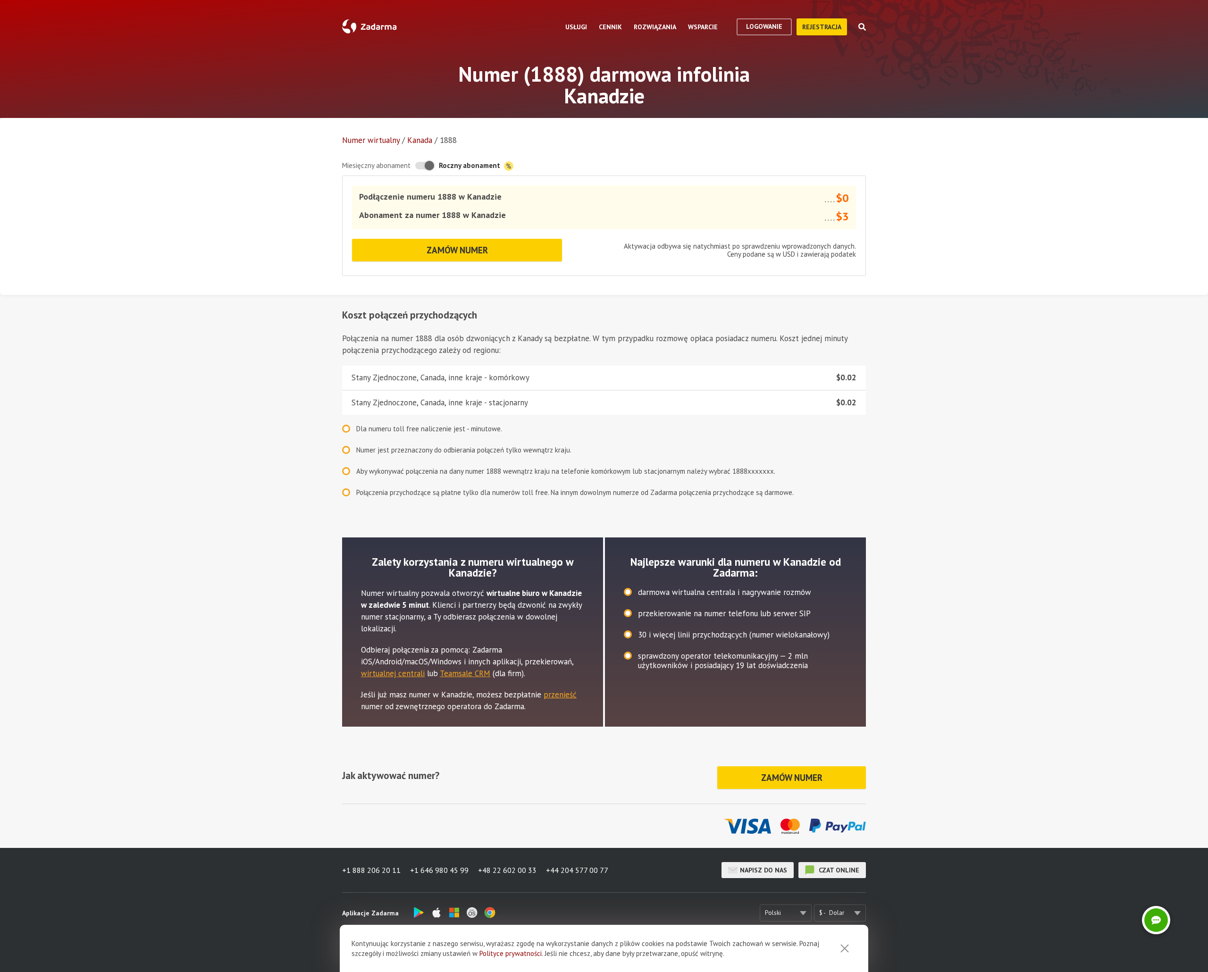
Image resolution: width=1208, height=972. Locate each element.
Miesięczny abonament (376, 165)
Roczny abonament (470, 165)
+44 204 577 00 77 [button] (577, 870)
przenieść (560, 694)
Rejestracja (821, 27)
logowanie (764, 26)
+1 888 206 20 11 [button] (371, 870)
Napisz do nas (763, 870)
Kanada (419, 140)
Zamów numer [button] (457, 250)
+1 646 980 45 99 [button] (439, 870)
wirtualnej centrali (393, 673)
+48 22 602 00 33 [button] (507, 870)
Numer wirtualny (371, 140)
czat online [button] (838, 870)
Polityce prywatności (510, 953)
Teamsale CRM (465, 673)
